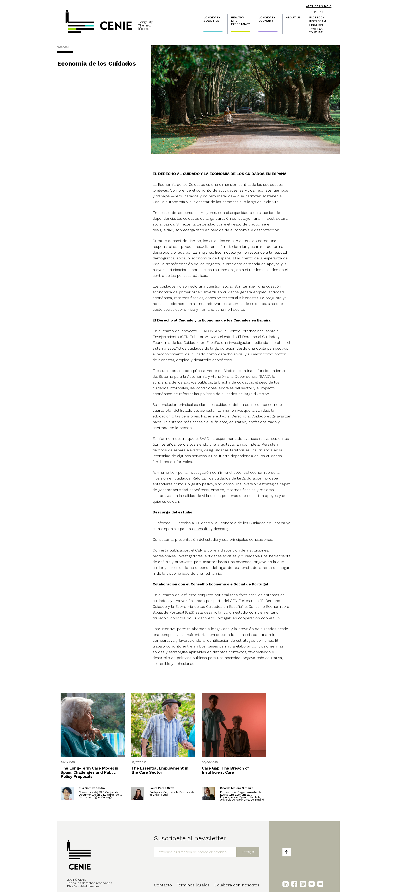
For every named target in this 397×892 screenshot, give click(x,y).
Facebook (317, 17)
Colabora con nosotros (236, 884)
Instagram (317, 21)
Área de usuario (318, 6)
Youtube (316, 32)
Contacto (163, 884)
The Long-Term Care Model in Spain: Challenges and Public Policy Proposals (89, 772)
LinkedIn (316, 24)
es (310, 12)
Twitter (316, 28)
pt (316, 12)
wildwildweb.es (89, 886)
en (322, 12)
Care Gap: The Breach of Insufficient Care (225, 770)
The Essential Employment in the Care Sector (159, 770)
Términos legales (193, 884)
